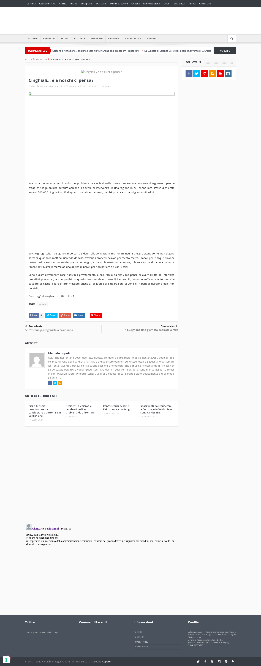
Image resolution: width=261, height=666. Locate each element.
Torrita (192, 3)
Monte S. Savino (119, 3)
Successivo (168, 326)
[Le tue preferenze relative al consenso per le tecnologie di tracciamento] (6, 659)
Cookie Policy (141, 646)
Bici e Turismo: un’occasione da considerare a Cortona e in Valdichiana (45, 410)
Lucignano (87, 3)
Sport (64, 38)
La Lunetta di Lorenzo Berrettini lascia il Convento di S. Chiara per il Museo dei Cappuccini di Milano (186, 50)
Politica (79, 38)
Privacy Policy (141, 641)
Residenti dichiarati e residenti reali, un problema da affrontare (80, 409)
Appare (106, 661)
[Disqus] (101, 476)
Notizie (33, 38)
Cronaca (49, 38)
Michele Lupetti (59, 353)
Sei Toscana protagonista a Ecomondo (49, 330)
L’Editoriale (133, 38)
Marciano (101, 3)
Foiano (73, 3)
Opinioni (113, 38)
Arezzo (62, 3)
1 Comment (105, 86)
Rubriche (97, 38)
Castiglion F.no (47, 3)
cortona (42, 304)
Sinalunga (179, 3)
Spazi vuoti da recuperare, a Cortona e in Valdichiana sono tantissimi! (156, 409)
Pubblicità (139, 636)
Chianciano (205, 3)
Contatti (138, 632)
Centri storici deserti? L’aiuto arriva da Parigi (116, 407)
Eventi (151, 38)
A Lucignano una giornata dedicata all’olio (151, 330)
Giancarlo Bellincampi (51, 86)
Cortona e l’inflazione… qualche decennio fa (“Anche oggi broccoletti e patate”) (84, 50)
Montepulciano (151, 3)
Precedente (35, 326)
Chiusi (167, 3)
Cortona (31, 3)
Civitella (135, 3)
